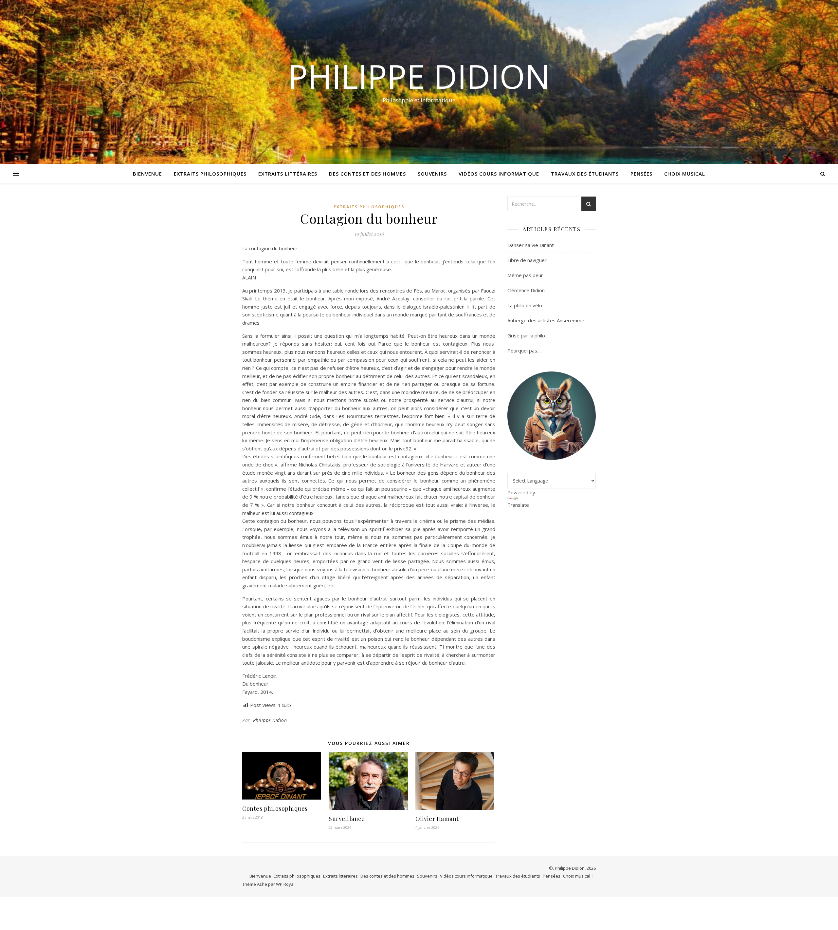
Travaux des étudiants (585, 173)
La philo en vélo (524, 305)
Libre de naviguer (527, 260)
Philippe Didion (419, 76)
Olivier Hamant (437, 819)
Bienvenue (147, 173)
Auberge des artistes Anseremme (545, 320)
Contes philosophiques (275, 808)
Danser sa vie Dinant (530, 245)
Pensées (641, 173)
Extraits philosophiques (210, 173)
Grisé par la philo (526, 335)
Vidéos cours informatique (499, 173)
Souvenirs (432, 173)
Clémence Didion (526, 290)
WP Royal (285, 884)
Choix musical (684, 173)
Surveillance (347, 819)
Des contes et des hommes (367, 173)
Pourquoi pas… (524, 350)
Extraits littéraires (287, 173)
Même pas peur (525, 275)
